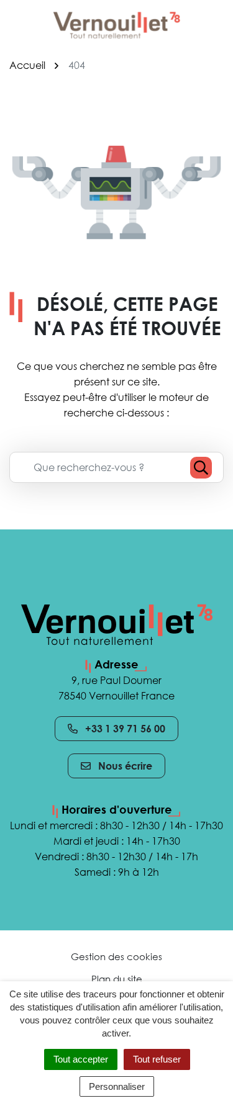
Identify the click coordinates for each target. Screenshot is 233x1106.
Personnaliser (117, 1086)
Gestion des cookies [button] (116, 956)
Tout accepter (80, 1059)
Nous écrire (125, 766)
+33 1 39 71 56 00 (125, 728)
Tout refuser (157, 1059)
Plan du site (116, 978)
